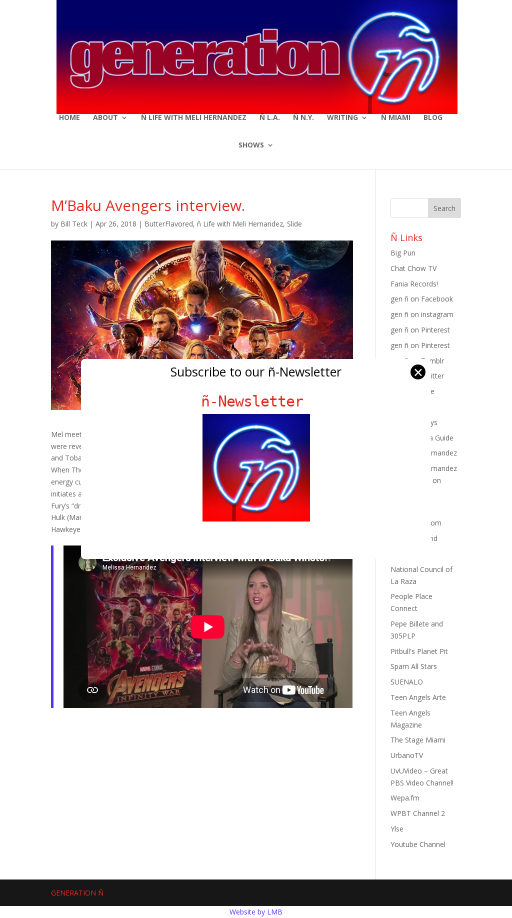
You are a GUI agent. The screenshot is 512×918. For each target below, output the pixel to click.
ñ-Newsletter (256, 401)
